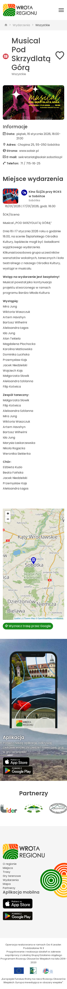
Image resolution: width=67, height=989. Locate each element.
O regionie (10, 864)
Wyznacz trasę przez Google (29, 626)
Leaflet (17, 618)
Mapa (7, 884)
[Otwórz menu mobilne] (61, 10)
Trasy (6, 872)
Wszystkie (42, 25)
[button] (33, 561)
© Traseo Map (28, 618)
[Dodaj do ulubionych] (59, 56)
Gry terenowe (12, 876)
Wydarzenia (21, 25)
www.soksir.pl (29, 151)
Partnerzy (9, 888)
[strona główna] (5, 25)
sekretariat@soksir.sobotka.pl (40, 157)
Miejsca (8, 868)
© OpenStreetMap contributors (49, 618)
